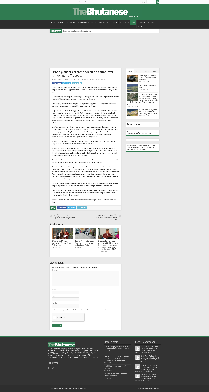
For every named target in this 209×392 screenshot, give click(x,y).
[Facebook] (142, 2)
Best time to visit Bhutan (145, 147)
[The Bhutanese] (104, 11)
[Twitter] (145, 2)
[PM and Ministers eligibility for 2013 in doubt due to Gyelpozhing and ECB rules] (132, 112)
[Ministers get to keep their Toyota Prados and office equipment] (132, 78)
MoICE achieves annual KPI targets (115, 367)
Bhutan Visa (131, 149)
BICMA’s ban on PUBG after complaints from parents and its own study (106, 217)
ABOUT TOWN (112, 22)
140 (149, 116)
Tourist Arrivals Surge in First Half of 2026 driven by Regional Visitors (84, 243)
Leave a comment (89, 79)
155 (137, 106)
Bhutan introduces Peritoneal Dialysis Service (77, 31)
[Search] (157, 2)
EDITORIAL (141, 22)
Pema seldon (57, 79)
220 (149, 82)
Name (54, 289)
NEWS (133, 22)
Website (54, 303)
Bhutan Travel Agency (134, 146)
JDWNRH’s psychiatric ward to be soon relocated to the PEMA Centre (116, 349)
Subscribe (88, 2)
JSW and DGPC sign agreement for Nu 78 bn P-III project (61, 243)
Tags (154, 71)
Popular (130, 71)
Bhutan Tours (146, 146)
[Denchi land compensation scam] (132, 88)
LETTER (140, 27)
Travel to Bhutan (140, 149)
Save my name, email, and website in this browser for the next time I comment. (80, 310)
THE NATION (71, 22)
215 (149, 89)
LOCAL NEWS (124, 22)
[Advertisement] (104, 49)
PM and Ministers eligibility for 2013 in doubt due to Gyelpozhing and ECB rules (148, 112)
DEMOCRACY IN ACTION (87, 22)
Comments (146, 71)
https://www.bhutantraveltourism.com (139, 133)
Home (71, 2)
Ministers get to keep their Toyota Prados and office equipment (147, 78)
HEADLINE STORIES (58, 22)
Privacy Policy (79, 2)
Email (54, 296)
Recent (137, 71)
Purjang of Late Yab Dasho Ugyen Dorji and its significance (64, 216)
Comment (55, 270)
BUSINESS (101, 22)
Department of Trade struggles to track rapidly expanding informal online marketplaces (116, 358)
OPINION (151, 22)
